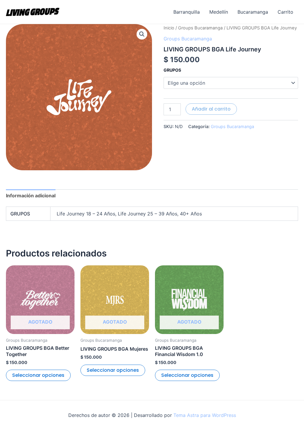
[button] (142, 34)
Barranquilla (186, 12)
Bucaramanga (253, 12)
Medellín (218, 12)
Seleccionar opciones (38, 375)
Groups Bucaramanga (200, 28)
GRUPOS (172, 70)
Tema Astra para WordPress (204, 415)
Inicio (169, 28)
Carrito (285, 12)
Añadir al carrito (211, 108)
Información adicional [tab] (31, 196)
